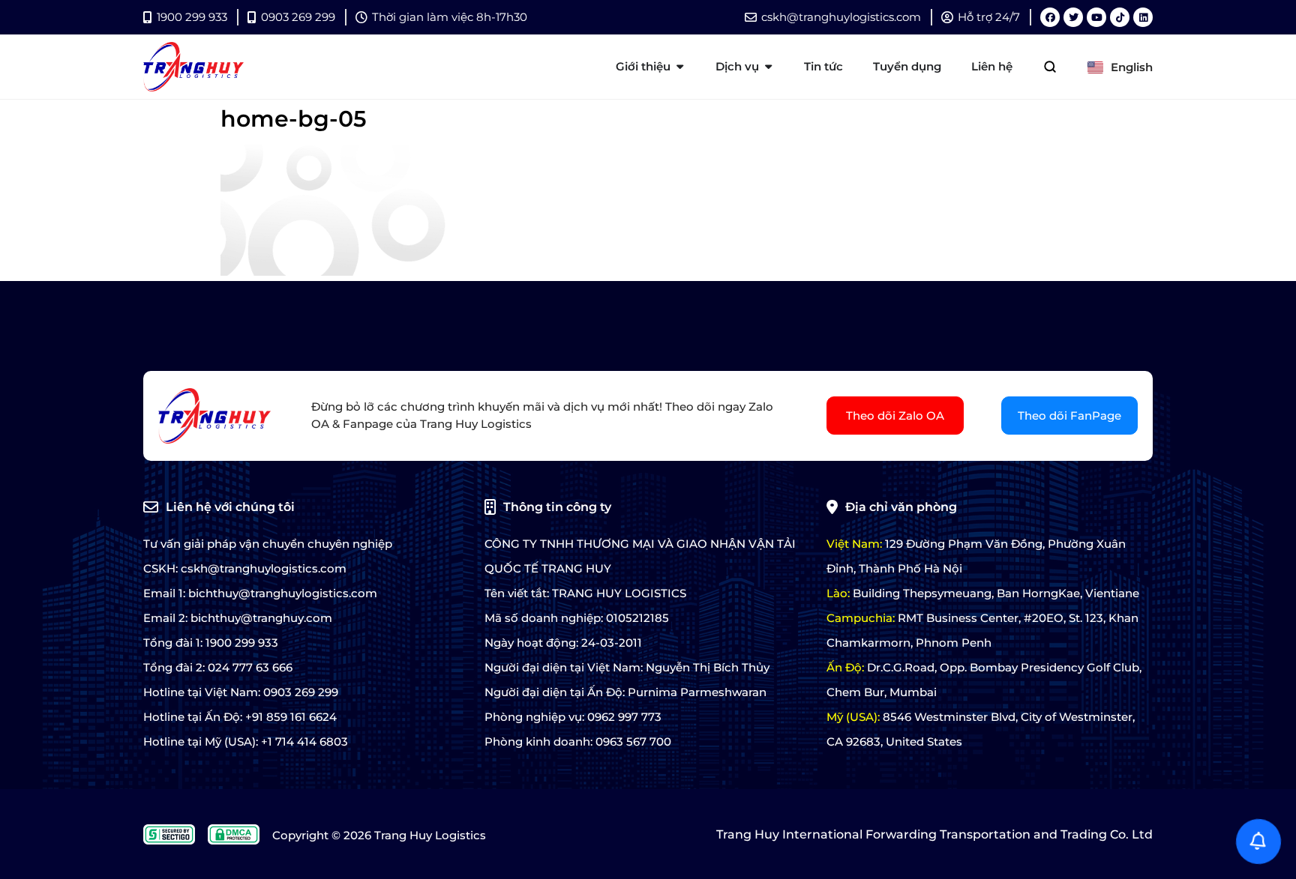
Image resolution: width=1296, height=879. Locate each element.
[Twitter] (1073, 17)
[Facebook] (1050, 17)
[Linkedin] (1143, 17)
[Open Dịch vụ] (768, 67)
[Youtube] (1096, 17)
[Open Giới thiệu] (680, 67)
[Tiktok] (1120, 17)
